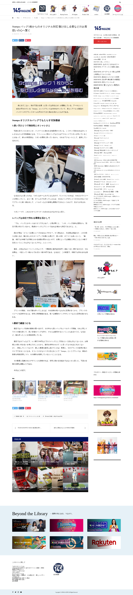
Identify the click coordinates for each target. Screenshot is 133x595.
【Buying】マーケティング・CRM (103, 143)
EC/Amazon (96, 93)
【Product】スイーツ (114, 184)
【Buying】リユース (98, 145)
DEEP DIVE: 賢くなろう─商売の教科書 (106, 86)
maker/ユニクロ (113, 118)
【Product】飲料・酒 (108, 194)
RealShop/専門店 (115, 123)
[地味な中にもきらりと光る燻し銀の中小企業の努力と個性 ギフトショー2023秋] (50, 387)
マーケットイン (24, 34)
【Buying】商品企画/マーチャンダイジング (106, 150)
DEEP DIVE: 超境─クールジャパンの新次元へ (105, 91)
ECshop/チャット (116, 108)
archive (96, 14)
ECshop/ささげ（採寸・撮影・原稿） (111, 103)
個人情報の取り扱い (18, 579)
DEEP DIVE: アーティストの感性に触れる (106, 68)
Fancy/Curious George (108, 113)
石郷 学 (22, 416)
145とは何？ (53, 14)
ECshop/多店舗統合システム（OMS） (111, 110)
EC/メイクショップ (109, 98)
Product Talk (85, 14)
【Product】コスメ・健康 (101, 184)
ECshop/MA (113, 100)
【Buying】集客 (107, 152)
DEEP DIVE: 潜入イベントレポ (104, 82)
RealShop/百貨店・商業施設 (101, 125)
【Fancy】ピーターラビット (107, 155)
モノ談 (29, 34)
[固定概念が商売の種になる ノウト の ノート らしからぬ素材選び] (75, 387)
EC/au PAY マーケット (105, 93)
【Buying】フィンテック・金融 (99, 135)
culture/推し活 (97, 56)
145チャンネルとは (18, 571)
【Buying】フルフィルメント (101, 138)
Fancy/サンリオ (116, 115)
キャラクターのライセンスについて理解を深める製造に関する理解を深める (106, 338)
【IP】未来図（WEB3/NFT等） (102, 176)
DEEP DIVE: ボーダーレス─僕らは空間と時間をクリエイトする (107, 73)
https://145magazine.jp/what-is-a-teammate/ (106, 397)
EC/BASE (113, 93)
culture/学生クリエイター (112, 54)
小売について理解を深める (106, 314)
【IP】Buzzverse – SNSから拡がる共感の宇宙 (105, 160)
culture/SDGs (102, 54)
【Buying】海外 (98, 152)
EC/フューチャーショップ (99, 98)
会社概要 (107, 14)
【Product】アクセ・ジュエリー (112, 179)
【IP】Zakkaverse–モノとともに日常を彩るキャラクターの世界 (107, 171)
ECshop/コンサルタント (97, 108)
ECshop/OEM (59, 416)
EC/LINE (95, 95)
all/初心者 (96, 54)
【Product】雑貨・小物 (50, 416)
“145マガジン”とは (42, 14)
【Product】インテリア (111, 181)
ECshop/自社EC (98, 113)
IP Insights (74, 14)
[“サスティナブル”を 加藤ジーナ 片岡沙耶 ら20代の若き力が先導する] (24, 387)
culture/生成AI (111, 57)
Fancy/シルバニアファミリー (98, 118)
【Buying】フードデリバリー (99, 140)
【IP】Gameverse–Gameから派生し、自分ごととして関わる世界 (107, 163)
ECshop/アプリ (97, 105)
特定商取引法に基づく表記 (21, 578)
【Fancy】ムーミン (114, 155)
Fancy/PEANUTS (114, 113)
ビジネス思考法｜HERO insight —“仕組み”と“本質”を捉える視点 (106, 201)
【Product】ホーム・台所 (99, 186)
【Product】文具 (110, 186)
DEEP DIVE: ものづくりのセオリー (106, 64)
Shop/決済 (104, 128)
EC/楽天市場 (106, 101)
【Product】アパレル (99, 181)
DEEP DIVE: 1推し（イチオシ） (102, 62)
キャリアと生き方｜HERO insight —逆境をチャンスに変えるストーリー (107, 197)
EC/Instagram (118, 93)
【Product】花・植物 (110, 189)
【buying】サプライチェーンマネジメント (103, 133)
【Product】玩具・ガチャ (100, 189)
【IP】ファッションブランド (115, 174)
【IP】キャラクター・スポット (102, 174)
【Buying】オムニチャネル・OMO (103, 130)
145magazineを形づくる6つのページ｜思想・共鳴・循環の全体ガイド (28, 568)
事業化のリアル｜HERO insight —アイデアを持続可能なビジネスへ (107, 205)
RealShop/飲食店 (113, 125)
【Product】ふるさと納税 (100, 179)
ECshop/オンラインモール (110, 106)
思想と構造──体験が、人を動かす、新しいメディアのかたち (28, 575)
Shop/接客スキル (98, 128)
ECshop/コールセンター (107, 108)
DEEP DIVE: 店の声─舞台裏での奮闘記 (107, 79)
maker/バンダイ (105, 118)
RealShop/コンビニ (102, 120)
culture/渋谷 (103, 57)
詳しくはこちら (102, 41)
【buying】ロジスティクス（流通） (104, 148)
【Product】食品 (98, 194)
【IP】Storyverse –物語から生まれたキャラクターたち (107, 167)
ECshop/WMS (102, 103)
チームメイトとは (118, 14)
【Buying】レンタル (108, 145)
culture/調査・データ (100, 59)
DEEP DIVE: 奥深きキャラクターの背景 (106, 77)
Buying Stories (64, 14)
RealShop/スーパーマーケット (101, 123)
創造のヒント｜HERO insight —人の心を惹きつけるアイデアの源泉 (107, 209)
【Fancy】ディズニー (98, 155)
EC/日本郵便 (116, 98)
